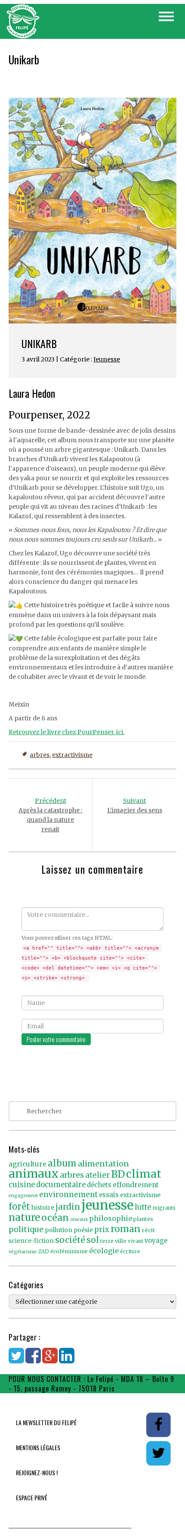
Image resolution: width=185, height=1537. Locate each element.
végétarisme (23, 1252)
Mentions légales (38, 1447)
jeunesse (107, 1205)
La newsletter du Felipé (46, 1422)
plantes (143, 1219)
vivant (135, 1241)
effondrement (136, 1185)
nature (24, 1217)
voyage (156, 1241)
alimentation (103, 1164)
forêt (19, 1206)
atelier (97, 1175)
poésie (83, 1230)
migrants (164, 1208)
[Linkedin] (66, 1360)
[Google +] (50, 1360)
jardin (68, 1206)
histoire (42, 1207)
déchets (99, 1185)
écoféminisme (69, 1251)
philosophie (110, 1218)
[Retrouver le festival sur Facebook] (159, 1424)
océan (55, 1217)
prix (101, 1229)
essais (109, 1195)
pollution (58, 1230)
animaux (34, 1173)
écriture (130, 1252)
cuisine (22, 1184)
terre (107, 1241)
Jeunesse (106, 359)
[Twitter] (16, 1360)
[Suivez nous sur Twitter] (158, 1453)
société (70, 1240)
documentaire (61, 1184)
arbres (39, 755)
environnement (68, 1194)
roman (126, 1229)
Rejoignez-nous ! (37, 1472)
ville (120, 1241)
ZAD (43, 1252)
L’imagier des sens (134, 805)
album (62, 1163)
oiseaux (79, 1219)
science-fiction (31, 1241)
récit (148, 1230)
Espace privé (31, 1497)
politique (26, 1229)
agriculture (27, 1164)
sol (92, 1240)
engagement (23, 1195)
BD (118, 1174)
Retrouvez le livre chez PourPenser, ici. (66, 732)
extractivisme (72, 755)
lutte (143, 1207)
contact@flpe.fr (142, 1388)
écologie (104, 1250)
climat (143, 1174)
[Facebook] (33, 1360)
